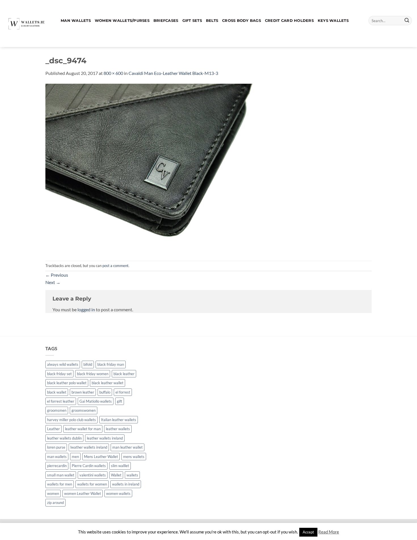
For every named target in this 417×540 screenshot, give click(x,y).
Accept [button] (308, 532)
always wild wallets (62, 364)
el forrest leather (60, 401)
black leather (123, 373)
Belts (212, 20)
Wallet (116, 475)
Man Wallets (76, 20)
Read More (328, 531)
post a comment (115, 265)
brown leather (82, 392)
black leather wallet (107, 383)
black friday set (59, 373)
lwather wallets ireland (88, 447)
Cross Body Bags (241, 20)
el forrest (122, 392)
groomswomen (83, 410)
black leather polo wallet (67, 383)
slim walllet (120, 465)
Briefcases (165, 20)
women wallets (118, 493)
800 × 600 (113, 73)
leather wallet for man (83, 428)
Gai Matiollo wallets (95, 401)
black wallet (56, 392)
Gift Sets (192, 20)
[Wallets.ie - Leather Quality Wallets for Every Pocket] (28, 23)
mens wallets (133, 456)
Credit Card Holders (289, 20)
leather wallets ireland (105, 438)
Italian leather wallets (118, 419)
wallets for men (59, 484)
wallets (132, 475)
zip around (55, 502)
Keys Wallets (333, 20)
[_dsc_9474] (158, 168)
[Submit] (407, 21)
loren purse (56, 447)
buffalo (104, 392)
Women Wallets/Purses (122, 20)
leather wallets (118, 428)
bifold (87, 364)
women (53, 493)
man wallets (57, 456)
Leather (53, 428)
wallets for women (92, 484)
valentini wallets (92, 475)
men (75, 456)
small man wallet (60, 475)
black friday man (110, 364)
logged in (86, 309)
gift (119, 401)
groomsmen (56, 410)
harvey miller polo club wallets (71, 419)
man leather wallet (127, 447)
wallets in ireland (125, 484)
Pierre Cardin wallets (89, 465)
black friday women (92, 373)
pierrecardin (57, 465)
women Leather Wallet (82, 493)
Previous (56, 275)
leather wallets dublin (64, 438)
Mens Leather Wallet (101, 456)
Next (52, 282)
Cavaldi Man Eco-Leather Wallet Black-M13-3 (173, 73)
